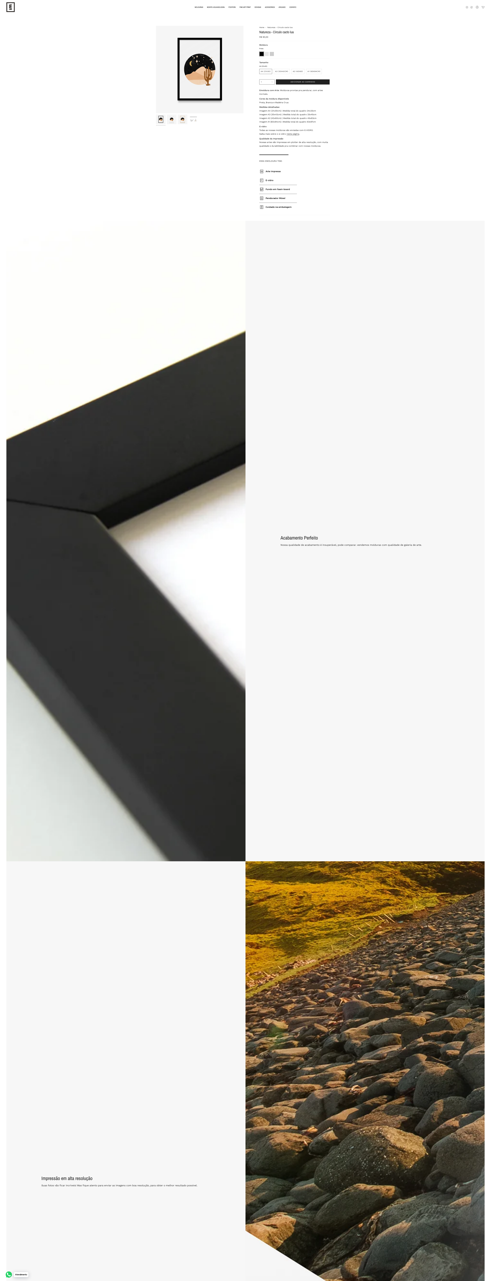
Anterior (156, 69)
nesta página (293, 134)
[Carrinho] (483, 7)
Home (261, 27)
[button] (199, 7)
